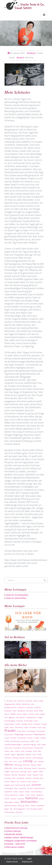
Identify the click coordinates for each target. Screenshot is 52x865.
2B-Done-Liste (11, 701)
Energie (39, 717)
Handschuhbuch (27, 748)
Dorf (5, 717)
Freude (6, 738)
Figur (44, 727)
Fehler (6, 727)
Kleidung (15, 758)
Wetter (27, 806)
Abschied (29, 701)
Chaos (13, 714)
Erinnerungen (28, 721)
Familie (17, 724)
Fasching (24, 724)
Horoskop (28, 751)
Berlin (36, 711)
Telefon (27, 792)
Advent (35, 701)
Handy (6, 751)
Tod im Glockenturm (11, 795)
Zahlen (6, 809)
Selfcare (13, 781)
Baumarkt (29, 711)
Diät (37, 714)
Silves (29, 781)
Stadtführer (8, 792)
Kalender (28, 754)
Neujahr (7, 772)
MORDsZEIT (8, 768)
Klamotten (7, 758)
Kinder (39, 754)
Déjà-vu (25, 714)
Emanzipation (20, 717)
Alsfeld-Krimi (26, 704)
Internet (7, 754)
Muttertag (27, 768)
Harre (12, 751)
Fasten (30, 724)
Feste (39, 727)
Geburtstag (24, 741)
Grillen (44, 744)
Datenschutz (12, 861)
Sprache (30, 788)
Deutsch (32, 714)
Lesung (27, 761)
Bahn (15, 711)
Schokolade (20, 778)
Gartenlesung (14, 741)
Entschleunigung (9, 721)
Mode (39, 765)
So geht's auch (9, 785)
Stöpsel (21, 792)
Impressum (27, 861)
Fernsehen (32, 727)
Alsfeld (18, 704)
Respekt (35, 775)
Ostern (29, 772)
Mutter (20, 768)
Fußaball (43, 738)
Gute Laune (8, 748)
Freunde (13, 738)
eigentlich (11, 717)
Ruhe (41, 775)
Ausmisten (29, 707)
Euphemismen (9, 724)
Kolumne (25, 57)
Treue (28, 795)
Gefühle (32, 741)
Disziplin (42, 714)
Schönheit (28, 778)
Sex (18, 781)
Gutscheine (17, 748)
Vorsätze (14, 799)
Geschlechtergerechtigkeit (13, 744)
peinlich (35, 772)
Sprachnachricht (39, 788)
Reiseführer (22, 775)
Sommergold (8, 788)
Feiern (12, 727)
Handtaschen (38, 748)
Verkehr (7, 799)
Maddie (41, 761)
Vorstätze (21, 799)
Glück (38, 744)
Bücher (6, 714)
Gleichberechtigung (29, 744)
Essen (36, 721)
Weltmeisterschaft (10, 806)
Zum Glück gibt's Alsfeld (34, 809)
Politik (41, 772)
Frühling (36, 738)
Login (29, 858)
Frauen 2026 (21, 731)
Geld (37, 741)
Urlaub (33, 795)
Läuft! (20, 761)
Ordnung (23, 772)
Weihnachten (29, 802)
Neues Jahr (41, 768)
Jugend (13, 754)
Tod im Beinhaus (36, 792)
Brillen (41, 711)
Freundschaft (21, 738)
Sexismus (23, 781)
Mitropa (33, 765)
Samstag (7, 778)
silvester (35, 781)
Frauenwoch (28, 734)
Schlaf (13, 778)
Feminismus (19, 727)
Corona (19, 714)
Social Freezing (20, 785)
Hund (35, 751)
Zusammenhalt (9, 812)
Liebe (35, 761)
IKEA (39, 751)
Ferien (26, 727)
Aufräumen (21, 707)
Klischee (22, 758)
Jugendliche (20, 754)
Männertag (18, 765)
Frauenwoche (39, 734)
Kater (34, 754)
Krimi (6, 761)
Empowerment (31, 717)
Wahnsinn (31, 798)
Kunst (15, 761)
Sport (16, 788)
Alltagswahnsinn (9, 704)
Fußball (6, 741)
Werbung (21, 806)
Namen (34, 768)
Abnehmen (21, 701)
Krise (10, 761)
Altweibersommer (10, 707)
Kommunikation (38, 758)
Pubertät (7, 775)
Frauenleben (41, 731)
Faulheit (44, 724)
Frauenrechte (8, 734)
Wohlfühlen (40, 806)
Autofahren (8, 711)
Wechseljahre (8, 802)
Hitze (22, 751)
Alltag (41, 701)
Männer (8, 764)
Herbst (17, 751)
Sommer (36, 784)
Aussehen (37, 707)
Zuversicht (19, 812)
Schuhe (6, 781)
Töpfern (22, 795)
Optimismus (15, 772)
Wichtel (33, 806)
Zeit (11, 809)
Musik (15, 768)
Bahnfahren (21, 711)
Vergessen (39, 795)
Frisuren (30, 738)
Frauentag (19, 734)
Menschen (26, 765)
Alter (32, 704)
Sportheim (22, 788)
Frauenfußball (30, 731)
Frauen (10, 730)
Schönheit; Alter (38, 778)
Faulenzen (37, 724)
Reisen (29, 775)
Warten (41, 799)
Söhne (28, 785)
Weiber (16, 802)
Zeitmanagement (19, 809)
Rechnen (14, 775)
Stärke (15, 792)
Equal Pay (19, 721)
